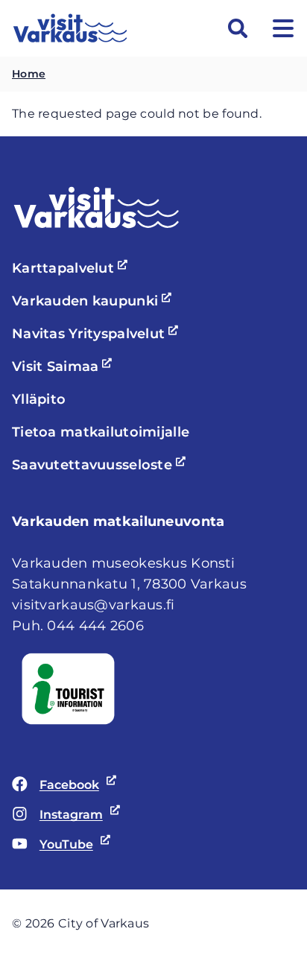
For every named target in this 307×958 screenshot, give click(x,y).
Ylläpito (39, 399)
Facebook (55, 786)
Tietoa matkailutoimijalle (100, 432)
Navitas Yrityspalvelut (97, 334)
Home (28, 73)
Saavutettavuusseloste (101, 465)
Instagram (57, 816)
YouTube (52, 845)
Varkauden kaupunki (94, 301)
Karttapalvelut (72, 268)
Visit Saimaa (64, 366)
